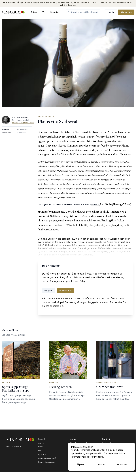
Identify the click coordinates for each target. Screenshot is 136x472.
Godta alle (122, 464)
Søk (39, 451)
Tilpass (80, 464)
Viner (40, 447)
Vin (43, 12)
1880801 (95, 204)
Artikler (34, 12)
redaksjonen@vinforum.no (23, 123)
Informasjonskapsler (46, 462)
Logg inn (111, 12)
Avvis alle (101, 464)
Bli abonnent (126, 12)
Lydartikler (42, 454)
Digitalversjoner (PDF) (47, 458)
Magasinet (55, 12)
